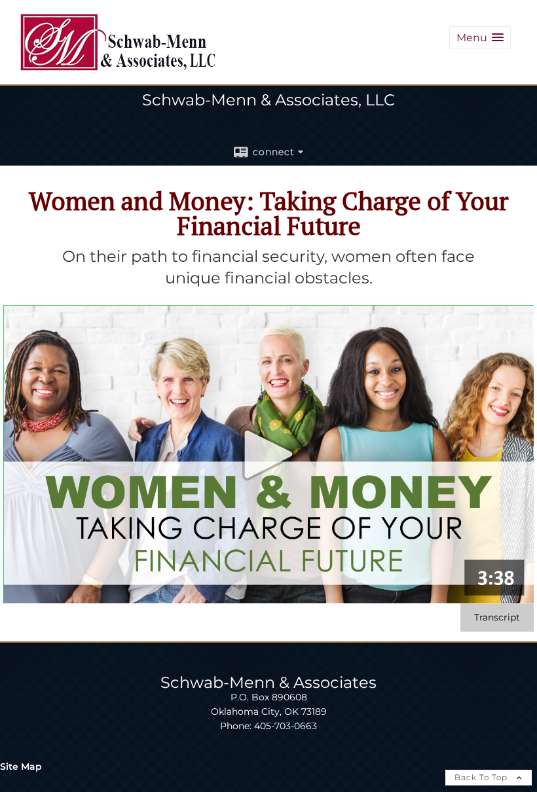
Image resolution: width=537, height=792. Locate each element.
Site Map (21, 766)
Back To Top (482, 777)
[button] (480, 37)
